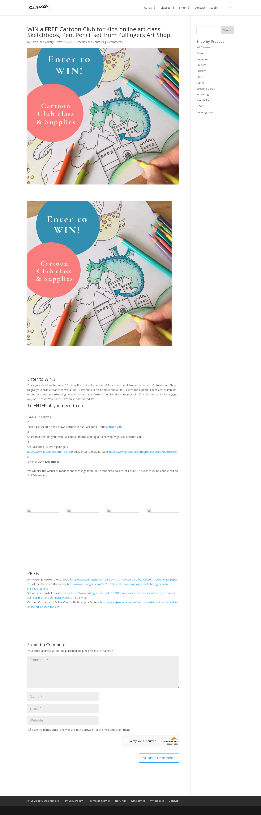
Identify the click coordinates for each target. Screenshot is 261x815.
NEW (199, 106)
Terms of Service (99, 801)
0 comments (115, 42)
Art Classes (203, 47)
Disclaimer (138, 801)
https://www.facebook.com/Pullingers (50, 451)
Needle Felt (203, 100)
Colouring (202, 59)
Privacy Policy (74, 801)
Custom (201, 71)
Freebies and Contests (90, 42)
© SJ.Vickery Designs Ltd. (43, 801)
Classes (165, 7)
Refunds (120, 801)
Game (200, 82)
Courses (201, 65)
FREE (199, 77)
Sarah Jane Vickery (42, 42)
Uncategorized (205, 112)
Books (200, 53)
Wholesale (157, 801)
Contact (200, 7)
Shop (182, 7)
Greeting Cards (205, 88)
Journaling (202, 94)
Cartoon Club (114, 427)
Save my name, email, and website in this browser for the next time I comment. (81, 729)
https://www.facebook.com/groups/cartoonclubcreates (143, 451)
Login (214, 7)
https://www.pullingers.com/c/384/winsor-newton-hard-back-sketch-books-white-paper (123, 579)
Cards (148, 7)
